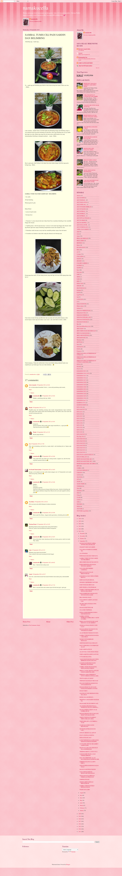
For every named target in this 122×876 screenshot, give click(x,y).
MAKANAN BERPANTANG (83, 310)
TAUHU (79, 481)
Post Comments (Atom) (34, 625)
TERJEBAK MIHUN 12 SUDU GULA (88, 751)
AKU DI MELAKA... (82, 204)
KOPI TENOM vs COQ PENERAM (88, 587)
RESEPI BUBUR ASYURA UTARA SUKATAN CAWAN (90, 116)
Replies (32, 393)
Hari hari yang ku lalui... (85, 49)
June (81, 798)
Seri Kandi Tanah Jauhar (35, 469)
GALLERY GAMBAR (82, 263)
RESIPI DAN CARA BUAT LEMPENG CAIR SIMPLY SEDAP (90, 85)
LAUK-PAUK (80, 299)
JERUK (78, 277)
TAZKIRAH (79, 486)
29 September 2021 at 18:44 (48, 456)
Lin (30, 444)
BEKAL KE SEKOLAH (82, 238)
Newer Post (26, 622)
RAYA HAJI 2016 (81, 438)
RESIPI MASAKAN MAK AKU (84, 459)
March (81, 805)
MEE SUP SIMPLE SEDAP (90, 160)
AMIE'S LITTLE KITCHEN (86, 63)
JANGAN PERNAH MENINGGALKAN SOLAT (89, 766)
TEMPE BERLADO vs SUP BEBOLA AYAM (88, 721)
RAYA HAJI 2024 (81, 447)
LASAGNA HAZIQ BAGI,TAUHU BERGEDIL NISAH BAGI (88, 663)
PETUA (78, 364)
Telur (78, 488)
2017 (80, 821)
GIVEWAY (79, 265)
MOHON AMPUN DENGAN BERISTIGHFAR (86, 782)
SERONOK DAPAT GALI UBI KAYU (88, 643)
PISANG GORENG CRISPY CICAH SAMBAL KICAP (88, 710)
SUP (78, 479)
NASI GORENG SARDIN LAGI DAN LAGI (88, 600)
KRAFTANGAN (81, 288)
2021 (80, 531)
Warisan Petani (33, 524)
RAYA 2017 (79, 416)
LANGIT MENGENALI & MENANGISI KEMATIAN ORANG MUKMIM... (89, 740)
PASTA (78, 349)
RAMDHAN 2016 (81, 402)
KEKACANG (80, 283)
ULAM (78, 497)
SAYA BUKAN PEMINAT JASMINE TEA (88, 550)
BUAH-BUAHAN (81, 247)
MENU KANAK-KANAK (83, 333)
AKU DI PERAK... (81, 211)
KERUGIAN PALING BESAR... (87, 580)
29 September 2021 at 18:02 (48, 469)
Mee (78, 324)
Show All (97, 67)
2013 (80, 831)
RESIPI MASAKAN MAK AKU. (84, 461)
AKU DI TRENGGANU (82, 227)
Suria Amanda (32, 385)
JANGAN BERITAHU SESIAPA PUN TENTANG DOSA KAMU (88, 594)
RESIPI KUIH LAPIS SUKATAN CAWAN (89, 149)
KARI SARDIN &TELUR (86, 649)
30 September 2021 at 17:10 (48, 585)
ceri (78, 252)
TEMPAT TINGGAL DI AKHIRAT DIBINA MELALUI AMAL (88, 718)
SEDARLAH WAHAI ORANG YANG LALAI (88, 625)
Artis (78, 234)
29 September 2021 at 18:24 (41, 501)
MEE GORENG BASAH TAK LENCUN (89, 562)
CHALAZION (80, 256)
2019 (80, 816)
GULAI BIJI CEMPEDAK (86, 610)
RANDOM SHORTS (81, 405)
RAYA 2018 (79, 418)
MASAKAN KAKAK (82, 322)
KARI (78, 279)
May (81, 800)
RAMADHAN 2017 (81, 380)
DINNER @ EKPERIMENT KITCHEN (89, 582)
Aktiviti (78, 195)
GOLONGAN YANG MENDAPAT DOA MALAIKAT (89, 694)
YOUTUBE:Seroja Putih (82, 511)
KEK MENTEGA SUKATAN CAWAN (90, 127)
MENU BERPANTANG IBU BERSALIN (86, 331)
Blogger (68, 864)
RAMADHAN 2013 (81, 371)
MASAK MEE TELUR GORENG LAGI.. (89, 703)
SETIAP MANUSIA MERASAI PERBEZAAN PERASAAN (87, 776)
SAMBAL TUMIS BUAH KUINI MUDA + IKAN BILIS (89, 636)
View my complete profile (35, 21)
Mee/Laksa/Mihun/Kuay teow (83, 326)
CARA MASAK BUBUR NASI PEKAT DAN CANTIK (91, 181)
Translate (73, 852)
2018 (80, 819)
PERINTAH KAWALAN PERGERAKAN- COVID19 (86, 354)
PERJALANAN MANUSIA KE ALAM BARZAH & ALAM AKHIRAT (89, 622)
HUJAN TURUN (83, 691)
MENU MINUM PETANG (83, 335)
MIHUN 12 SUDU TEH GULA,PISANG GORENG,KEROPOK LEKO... (89, 671)
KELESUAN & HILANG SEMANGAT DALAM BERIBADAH (89, 748)
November (82, 536)
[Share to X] (47, 374)
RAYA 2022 (79, 425)
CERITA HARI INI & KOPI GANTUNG (89, 654)
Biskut (78, 245)
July (81, 795)
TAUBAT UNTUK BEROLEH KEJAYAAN (86, 639)
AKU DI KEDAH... (81, 200)
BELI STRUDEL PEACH (85, 597)
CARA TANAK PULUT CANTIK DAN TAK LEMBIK (91, 95)
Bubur (78, 249)
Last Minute (81, 50)
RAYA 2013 (79, 411)
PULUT (78, 369)
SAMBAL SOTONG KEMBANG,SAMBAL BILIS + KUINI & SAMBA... (89, 617)
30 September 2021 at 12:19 (43, 432)
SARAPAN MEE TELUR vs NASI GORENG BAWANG (88, 754)
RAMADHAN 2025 (81, 396)
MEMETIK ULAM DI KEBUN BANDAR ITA (89, 700)
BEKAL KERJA (80, 240)
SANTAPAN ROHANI (82, 470)
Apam (78, 231)
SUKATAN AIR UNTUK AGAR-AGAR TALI (91, 105)
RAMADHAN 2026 (81, 398)
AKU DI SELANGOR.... (82, 225)
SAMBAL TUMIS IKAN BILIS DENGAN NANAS (87, 786)
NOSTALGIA (80, 346)
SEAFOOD (79, 477)
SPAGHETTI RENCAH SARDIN (87, 547)
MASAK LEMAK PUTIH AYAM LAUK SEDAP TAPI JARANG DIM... (89, 714)
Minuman (79, 340)
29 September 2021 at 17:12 (39, 407)
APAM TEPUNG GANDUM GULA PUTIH (90, 137)
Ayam (78, 236)
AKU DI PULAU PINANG (83, 218)
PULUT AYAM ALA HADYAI (87, 735)
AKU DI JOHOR (81, 197)
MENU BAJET (80, 328)
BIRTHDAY (79, 243)
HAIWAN (79, 267)
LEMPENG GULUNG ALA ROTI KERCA (87, 762)
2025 (80, 521)
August (82, 792)
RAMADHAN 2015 (81, 375)
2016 (80, 824)
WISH (78, 506)
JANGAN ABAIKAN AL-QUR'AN (88, 732)
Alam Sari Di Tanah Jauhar (85, 66)
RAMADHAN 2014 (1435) (83, 373)
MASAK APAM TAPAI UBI (86, 607)
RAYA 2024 (79, 429)
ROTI (78, 466)
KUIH (78, 292)
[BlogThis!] (45, 374)
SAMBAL (79, 468)
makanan (79, 308)
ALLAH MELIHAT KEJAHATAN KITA (89, 633)
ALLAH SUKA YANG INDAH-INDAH (89, 652)
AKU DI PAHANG (81, 209)
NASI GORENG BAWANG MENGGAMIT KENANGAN (87, 772)
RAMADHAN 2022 (81, 389)
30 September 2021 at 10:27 (39, 574)
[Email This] (44, 374)
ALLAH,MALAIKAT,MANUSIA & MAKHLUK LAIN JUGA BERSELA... (89, 706)
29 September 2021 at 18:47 (48, 537)
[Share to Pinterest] (50, 374)
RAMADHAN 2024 (81, 393)
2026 (80, 518)
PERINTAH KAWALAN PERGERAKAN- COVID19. (86, 357)
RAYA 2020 (79, 423)
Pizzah (30, 407)
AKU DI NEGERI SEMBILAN (84, 207)
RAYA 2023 (79, 427)
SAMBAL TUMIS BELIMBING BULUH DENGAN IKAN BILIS (89, 590)
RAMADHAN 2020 (81, 387)
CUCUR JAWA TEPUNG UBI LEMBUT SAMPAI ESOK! (89, 744)
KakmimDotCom (83, 57)
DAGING (79, 258)
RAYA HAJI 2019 (81, 443)
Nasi (78, 344)
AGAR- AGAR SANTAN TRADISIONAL (89, 170)
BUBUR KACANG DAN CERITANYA (89, 556)
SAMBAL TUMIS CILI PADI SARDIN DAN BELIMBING (89, 558)
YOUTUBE (79, 508)
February (82, 808)
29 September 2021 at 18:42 (48, 396)
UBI (78, 493)
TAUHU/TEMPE (81, 484)
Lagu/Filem (79, 295)
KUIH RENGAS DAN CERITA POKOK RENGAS (89, 576)
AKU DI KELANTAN (82, 202)
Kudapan (79, 290)
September (82, 541)
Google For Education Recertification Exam (87, 59)
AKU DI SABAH (81, 220)
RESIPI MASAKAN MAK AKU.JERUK (86, 463)
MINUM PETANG (81, 337)
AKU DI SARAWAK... (82, 222)
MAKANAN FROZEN (82, 315)
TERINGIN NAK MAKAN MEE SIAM (89, 680)
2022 (80, 529)
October (82, 538)
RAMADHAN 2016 (81, 378)
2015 (80, 826)
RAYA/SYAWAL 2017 (82, 457)
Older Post (70, 622)
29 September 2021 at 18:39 (43, 524)
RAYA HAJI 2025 (81, 450)
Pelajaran (79, 351)
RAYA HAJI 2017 (81, 409)
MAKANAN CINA (81, 313)
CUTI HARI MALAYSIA (85, 656)
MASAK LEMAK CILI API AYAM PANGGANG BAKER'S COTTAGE (88, 687)
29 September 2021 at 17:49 (37, 444)
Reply (30, 389)
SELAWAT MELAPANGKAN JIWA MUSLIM (88, 604)
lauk (78, 297)
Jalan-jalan (79, 272)
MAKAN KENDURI (81, 304)
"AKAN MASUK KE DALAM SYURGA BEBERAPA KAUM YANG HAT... (89, 659)
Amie (30, 550)
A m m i (80, 53)
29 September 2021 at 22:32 (38, 550)
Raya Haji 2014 (80, 436)
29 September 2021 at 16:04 (43, 385)
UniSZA (79, 499)
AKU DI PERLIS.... (81, 216)
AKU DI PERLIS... (81, 213)
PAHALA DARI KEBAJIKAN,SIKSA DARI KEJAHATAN (88, 613)
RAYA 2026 (79, 407)
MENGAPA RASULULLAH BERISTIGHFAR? (86, 572)
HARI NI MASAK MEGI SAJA (87, 585)
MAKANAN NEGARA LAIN (84, 317)
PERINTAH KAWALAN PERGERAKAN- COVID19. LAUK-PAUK (86, 361)
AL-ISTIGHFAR (83, 553)
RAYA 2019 (79, 420)
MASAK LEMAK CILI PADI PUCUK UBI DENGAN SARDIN (89, 629)
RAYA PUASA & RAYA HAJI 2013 (85, 454)
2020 (80, 813)
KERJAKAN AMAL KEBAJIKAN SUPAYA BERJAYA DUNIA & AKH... (89, 675)
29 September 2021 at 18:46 (48, 482)
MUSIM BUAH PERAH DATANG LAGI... (88, 729)
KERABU (79, 285)
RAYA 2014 (79, 414)
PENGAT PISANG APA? (85, 737)
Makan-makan (80, 306)
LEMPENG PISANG (84, 779)
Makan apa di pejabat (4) (84, 54)
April (81, 803)
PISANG (79, 366)
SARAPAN (79, 472)
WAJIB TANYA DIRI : (85, 789)
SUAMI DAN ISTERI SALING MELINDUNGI (87, 725)
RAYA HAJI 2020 (81, 445)
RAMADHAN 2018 (81, 382)
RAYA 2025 (79, 432)
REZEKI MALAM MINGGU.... (87, 697)
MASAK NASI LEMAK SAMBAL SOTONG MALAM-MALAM (88, 543)
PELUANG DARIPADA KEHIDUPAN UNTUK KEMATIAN (89, 683)
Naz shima (31, 502)
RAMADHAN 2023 (81, 391)
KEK (78, 281)
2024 (80, 523)
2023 (80, 526)
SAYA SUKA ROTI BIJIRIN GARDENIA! (86, 569)
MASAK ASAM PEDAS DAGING (88, 769)
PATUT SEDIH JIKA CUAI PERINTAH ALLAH (89, 646)
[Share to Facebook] (48, 374)
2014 (80, 829)
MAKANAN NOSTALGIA (83, 319)
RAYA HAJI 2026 (81, 452)
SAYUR (79, 475)
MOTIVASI (79, 342)
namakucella (35, 7)
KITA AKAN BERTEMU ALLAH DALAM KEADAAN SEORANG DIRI (89, 758)
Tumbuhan (79, 490)
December (82, 533)
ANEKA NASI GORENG (83, 229)
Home (48, 622)
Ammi (30, 574)
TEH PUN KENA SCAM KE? (86, 678)
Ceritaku (79, 254)
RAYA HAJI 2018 (81, 441)
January (82, 810)
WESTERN (79, 504)
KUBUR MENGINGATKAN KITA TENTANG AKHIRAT (88, 565)
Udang (78, 495)
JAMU (78, 274)
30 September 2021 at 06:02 (48, 562)
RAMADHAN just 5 (81, 400)
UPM (78, 502)
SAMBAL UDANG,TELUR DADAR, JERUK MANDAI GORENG (88, 667)
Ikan (78, 270)
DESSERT (79, 261)
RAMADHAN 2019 (81, 384)
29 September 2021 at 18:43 (48, 421)
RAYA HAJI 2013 (81, 434)
